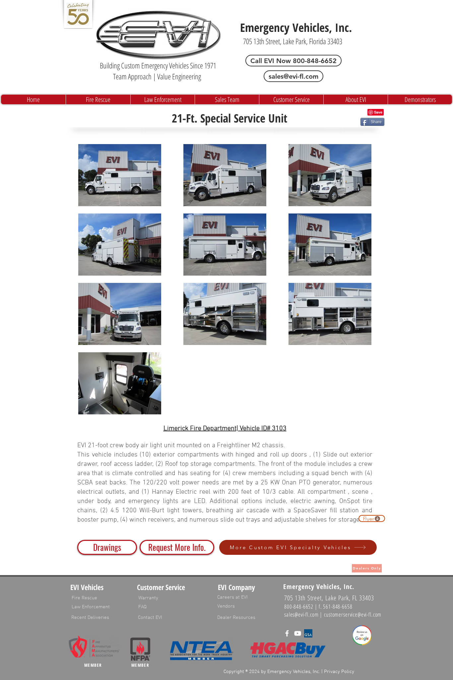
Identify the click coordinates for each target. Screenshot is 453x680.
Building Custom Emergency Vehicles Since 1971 (158, 65)
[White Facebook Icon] (287, 633)
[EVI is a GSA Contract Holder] (308, 633)
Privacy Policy (339, 672)
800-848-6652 (298, 606)
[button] (177, 547)
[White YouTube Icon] (297, 633)
